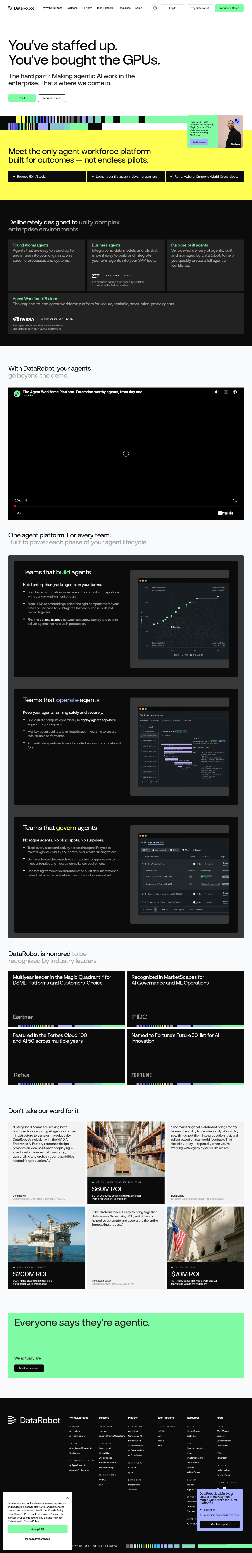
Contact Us (222, 1445)
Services (132, 1489)
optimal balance (50, 619)
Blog (189, 1453)
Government (105, 1448)
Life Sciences (105, 1458)
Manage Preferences (37, 1538)
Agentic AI (133, 1431)
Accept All (37, 1529)
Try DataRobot (200, 8)
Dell (160, 1436)
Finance (103, 1431)
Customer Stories (195, 1458)
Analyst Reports (195, 1448)
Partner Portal (223, 1475)
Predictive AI (134, 1440)
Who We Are (223, 1431)
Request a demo (52, 98)
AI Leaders (74, 1431)
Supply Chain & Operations (112, 1436)
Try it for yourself (29, 1368)
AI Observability (136, 1450)
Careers (221, 1436)
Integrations (134, 1484)
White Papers (193, 1472)
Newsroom (222, 1458)
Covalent (132, 1467)
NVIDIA (102, 1479)
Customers (74, 1453)
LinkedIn (219, 1488)
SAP (101, 1484)
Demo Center (193, 1431)
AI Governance (135, 1445)
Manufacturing (106, 1467)
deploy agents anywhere (98, 720)
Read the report (199, 142)
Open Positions (224, 1440)
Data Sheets (193, 1462)
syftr (130, 1472)
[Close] (67, 1498)
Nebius (161, 1440)
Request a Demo (229, 8)
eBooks (190, 1467)
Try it (22, 98)
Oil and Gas (104, 1453)
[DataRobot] (21, 8)
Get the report (219, 1524)
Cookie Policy (31, 1521)
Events (190, 1484)
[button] (52, 8)
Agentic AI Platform (78, 1470)
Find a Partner (223, 1470)
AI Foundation (135, 1455)
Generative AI (135, 1436)
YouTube (225, 1488)
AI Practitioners (76, 1436)
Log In (172, 8)
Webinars (191, 1436)
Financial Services (108, 1462)
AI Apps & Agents (77, 1465)
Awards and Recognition (81, 1448)
